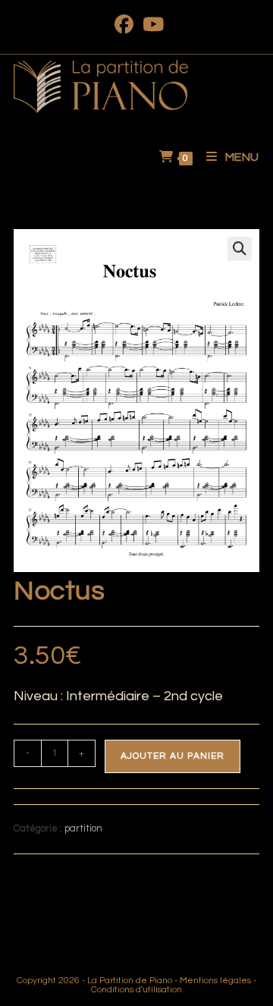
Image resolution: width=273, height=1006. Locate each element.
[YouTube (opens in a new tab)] (151, 24)
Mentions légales (215, 981)
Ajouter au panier (172, 756)
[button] (240, 249)
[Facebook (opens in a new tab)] (124, 24)
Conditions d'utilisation (136, 990)
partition (83, 828)
